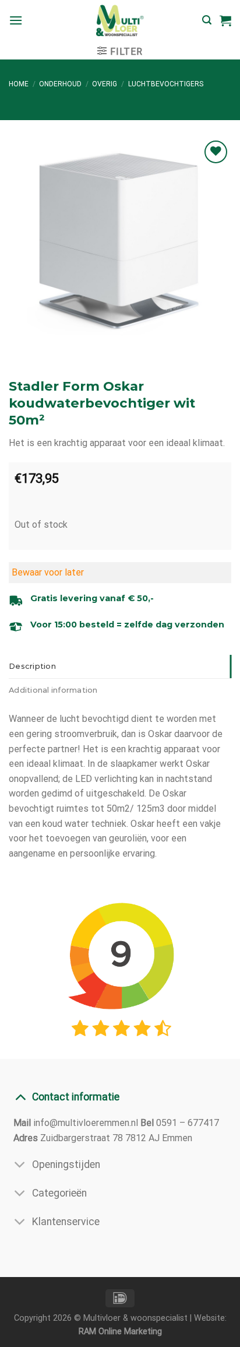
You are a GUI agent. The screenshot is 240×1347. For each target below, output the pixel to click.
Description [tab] (32, 666)
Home (19, 84)
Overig (104, 84)
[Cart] (225, 20)
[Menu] (16, 20)
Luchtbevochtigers (165, 84)
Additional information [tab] (53, 690)
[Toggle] (20, 1096)
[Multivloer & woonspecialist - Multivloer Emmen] (120, 20)
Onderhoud (60, 84)
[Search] (206, 20)
